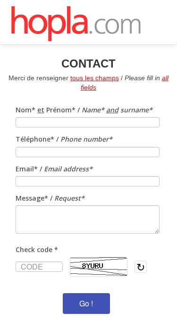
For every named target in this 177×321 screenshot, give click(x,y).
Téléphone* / (64, 139)
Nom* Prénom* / (84, 109)
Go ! (86, 303)
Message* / (50, 198)
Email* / (54, 168)
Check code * (37, 249)
